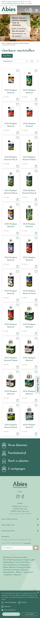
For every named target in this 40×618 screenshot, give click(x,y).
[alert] (20, 604)
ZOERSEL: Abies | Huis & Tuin (20, 511)
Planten (19, 572)
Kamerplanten (8, 572)
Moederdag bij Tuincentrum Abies (16, 562)
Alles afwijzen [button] (29, 614)
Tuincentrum (28, 572)
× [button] (38, 592)
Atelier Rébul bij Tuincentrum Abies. (17, 567)
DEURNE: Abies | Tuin (20, 509)
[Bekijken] (31, 9)
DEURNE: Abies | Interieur (20, 506)
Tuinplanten (8, 575)
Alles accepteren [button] (11, 614)
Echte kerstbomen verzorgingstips (16, 565)
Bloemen (17, 575)
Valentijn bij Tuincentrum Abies (15, 557)
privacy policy (27, 543)
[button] (10, 602)
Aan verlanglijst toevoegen (17, 71)
